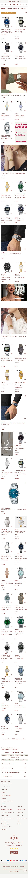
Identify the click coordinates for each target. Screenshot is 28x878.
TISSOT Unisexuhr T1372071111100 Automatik (19, 730)
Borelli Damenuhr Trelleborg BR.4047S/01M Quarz (7, 583)
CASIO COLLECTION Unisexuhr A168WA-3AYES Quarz (6, 609)
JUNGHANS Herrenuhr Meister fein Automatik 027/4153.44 (6, 533)
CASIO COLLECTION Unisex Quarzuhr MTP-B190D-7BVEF (6, 138)
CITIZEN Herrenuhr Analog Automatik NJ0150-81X (19, 633)
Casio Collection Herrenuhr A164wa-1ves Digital (20, 474)
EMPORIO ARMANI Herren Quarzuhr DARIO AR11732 (7, 658)
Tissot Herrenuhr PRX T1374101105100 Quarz (12, 253)
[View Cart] (26, 4)
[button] (26, 12)
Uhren (17, 747)
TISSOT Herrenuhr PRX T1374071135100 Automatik (20, 583)
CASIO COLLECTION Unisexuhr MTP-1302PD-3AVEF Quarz (21, 197)
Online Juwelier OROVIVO (7, 747)
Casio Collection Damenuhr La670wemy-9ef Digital (13, 336)
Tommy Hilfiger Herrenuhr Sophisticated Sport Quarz (21, 558)
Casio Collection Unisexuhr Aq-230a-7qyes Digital (13, 95)
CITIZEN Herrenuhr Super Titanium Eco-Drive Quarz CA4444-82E (7, 277)
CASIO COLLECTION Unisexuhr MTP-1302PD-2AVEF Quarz (7, 33)
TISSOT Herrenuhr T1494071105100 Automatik (5, 707)
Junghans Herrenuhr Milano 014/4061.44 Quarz (20, 448)
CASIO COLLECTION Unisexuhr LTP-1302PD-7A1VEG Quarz (7, 558)
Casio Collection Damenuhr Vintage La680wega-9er (19, 385)
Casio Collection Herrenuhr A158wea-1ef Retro (20, 33)
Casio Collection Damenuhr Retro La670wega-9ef (13, 173)
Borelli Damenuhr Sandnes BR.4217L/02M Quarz (6, 681)
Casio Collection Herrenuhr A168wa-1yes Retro (7, 360)
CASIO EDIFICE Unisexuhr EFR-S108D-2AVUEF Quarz (20, 681)
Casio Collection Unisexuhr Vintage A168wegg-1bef (5, 58)
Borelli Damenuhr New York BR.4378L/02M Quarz (20, 533)
